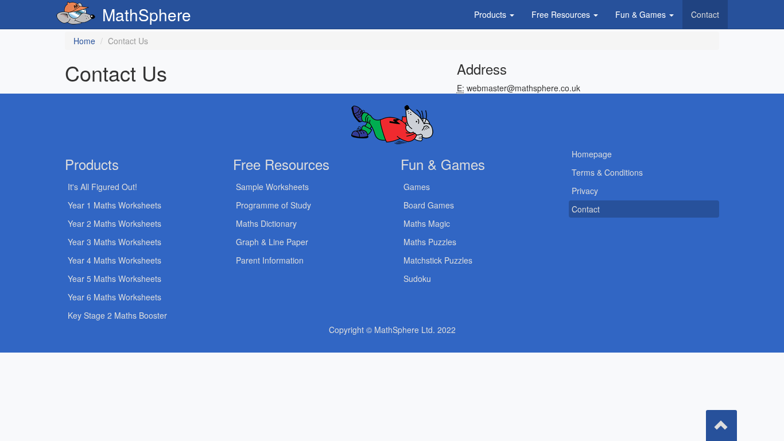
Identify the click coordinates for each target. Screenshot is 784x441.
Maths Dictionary (266, 223)
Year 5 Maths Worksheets (114, 278)
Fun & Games (641, 14)
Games (416, 186)
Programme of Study (273, 205)
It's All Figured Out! (102, 186)
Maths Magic (426, 223)
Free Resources (561, 14)
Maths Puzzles (429, 241)
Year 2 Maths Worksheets (114, 223)
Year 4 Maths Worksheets (114, 260)
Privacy (585, 190)
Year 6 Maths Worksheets (114, 297)
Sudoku (417, 278)
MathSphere (146, 14)
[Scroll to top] (721, 425)
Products (491, 14)
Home (84, 41)
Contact (705, 14)
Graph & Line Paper (272, 241)
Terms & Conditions (607, 172)
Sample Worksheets (272, 186)
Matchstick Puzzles (437, 260)
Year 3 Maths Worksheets (114, 241)
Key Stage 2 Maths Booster (117, 315)
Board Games (428, 205)
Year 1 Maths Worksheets (114, 205)
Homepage (592, 154)
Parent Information (270, 260)
